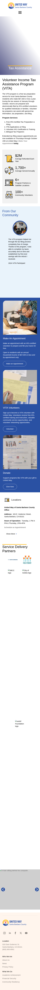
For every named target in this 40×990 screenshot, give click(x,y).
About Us (6, 960)
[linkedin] (10, 933)
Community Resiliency (11, 982)
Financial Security (9, 978)
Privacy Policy (7, 967)
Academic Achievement (11, 975)
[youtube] (26, 933)
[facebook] (15, 933)
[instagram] (4, 933)
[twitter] (21, 933)
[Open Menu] (20, 12)
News (4, 963)
